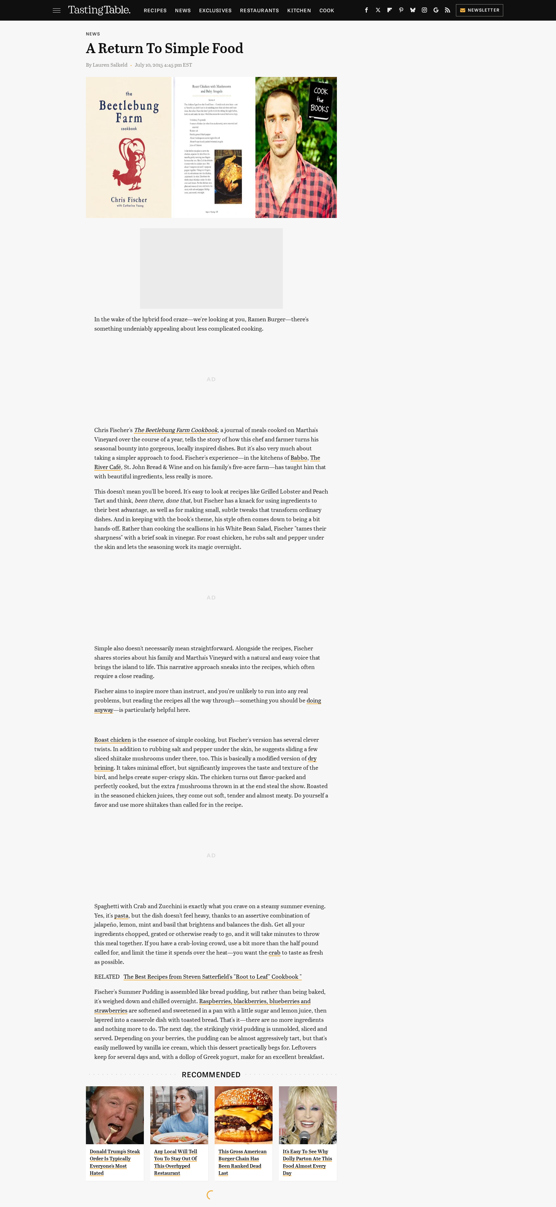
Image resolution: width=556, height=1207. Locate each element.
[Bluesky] (413, 11)
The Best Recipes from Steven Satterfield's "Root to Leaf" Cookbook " (213, 976)
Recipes (155, 10)
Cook (327, 10)
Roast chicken (112, 739)
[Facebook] (366, 11)
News (183, 10)
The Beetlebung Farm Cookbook (176, 430)
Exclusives (215, 10)
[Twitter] (378, 11)
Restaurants (259, 10)
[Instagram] (424, 11)
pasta (121, 915)
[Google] (436, 11)
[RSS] (447, 11)
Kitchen (299, 10)
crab (275, 952)
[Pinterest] (401, 11)
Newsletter (484, 10)
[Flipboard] (389, 11)
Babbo (299, 457)
